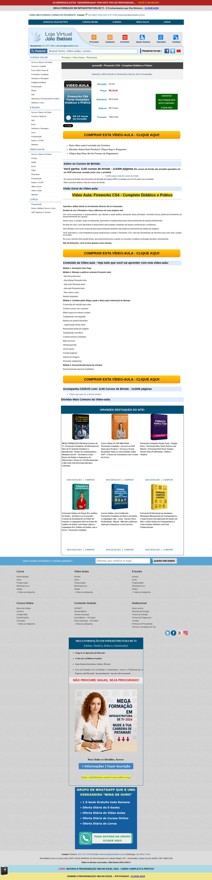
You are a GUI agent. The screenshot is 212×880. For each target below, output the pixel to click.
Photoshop (35, 174)
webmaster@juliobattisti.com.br (131, 15)
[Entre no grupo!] (106, 818)
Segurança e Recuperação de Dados (45, 99)
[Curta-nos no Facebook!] (167, 53)
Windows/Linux (23, 585)
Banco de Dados (24, 608)
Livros (20, 571)
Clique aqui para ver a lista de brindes (85, 394)
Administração (23, 576)
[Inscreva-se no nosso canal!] (178, 53)
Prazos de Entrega (140, 614)
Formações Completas (40, 74)
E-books (137, 571)
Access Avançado (81, 614)
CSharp (34, 158)
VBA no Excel (36, 186)
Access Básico (80, 611)
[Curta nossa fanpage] (173, 632)
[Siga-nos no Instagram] (185, 632)
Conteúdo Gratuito (85, 603)
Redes (33, 90)
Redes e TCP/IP (37, 140)
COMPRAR (90, 480)
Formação (21, 620)
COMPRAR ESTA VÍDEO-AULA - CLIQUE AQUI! (122, 135)
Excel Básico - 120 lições (84, 617)
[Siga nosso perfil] (167, 632)
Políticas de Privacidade (142, 623)
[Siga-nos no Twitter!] (173, 53)
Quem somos (137, 608)
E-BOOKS (117, 22)
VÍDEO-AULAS (142, 22)
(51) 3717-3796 (110, 15)
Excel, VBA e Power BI (39, 70)
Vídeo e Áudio (36, 191)
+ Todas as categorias (26, 592)
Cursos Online (25, 603)
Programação (36, 86)
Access (77, 576)
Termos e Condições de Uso (144, 626)
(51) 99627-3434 (95, 15)
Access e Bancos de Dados (41, 62)
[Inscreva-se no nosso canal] (179, 632)
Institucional (139, 603)
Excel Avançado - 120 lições (86, 620)
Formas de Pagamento (141, 617)
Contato (135, 620)
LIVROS (167, 22)
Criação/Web (22, 614)
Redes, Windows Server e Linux (43, 208)
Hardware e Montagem (40, 78)
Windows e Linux (37, 103)
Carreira (20, 611)
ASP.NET (78, 608)
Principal (66, 57)
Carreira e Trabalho (38, 66)
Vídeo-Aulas (78, 57)
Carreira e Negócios (39, 116)
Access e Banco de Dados (41, 112)
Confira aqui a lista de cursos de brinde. (122, 176)
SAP (33, 95)
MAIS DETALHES (74, 480)
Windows (34, 145)
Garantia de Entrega (140, 611)
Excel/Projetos (23, 617)
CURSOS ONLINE (90, 22)
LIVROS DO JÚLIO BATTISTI (55, 22)
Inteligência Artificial (38, 82)
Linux (33, 132)
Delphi (33, 162)
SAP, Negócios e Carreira (41, 212)
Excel (33, 124)
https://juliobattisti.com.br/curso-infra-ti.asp (106, 777)
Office (33, 170)
